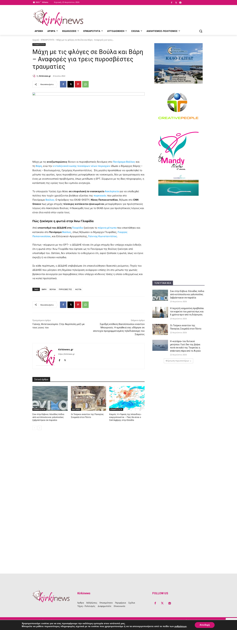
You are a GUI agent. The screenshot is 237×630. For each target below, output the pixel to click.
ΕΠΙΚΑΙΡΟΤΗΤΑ (47, 39)
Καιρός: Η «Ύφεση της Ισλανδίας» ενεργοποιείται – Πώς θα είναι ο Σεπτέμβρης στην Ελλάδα (125, 417)
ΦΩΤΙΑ (78, 289)
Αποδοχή (205, 624)
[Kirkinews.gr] (58, 18)
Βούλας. (50, 199)
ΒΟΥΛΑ (53, 289)
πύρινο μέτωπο (107, 227)
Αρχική (35, 39)
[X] (176, 2)
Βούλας (66, 232)
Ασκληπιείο (112, 191)
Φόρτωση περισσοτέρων (177, 360)
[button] (201, 31)
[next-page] (40, 428)
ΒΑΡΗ (44, 289)
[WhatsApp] (85, 84)
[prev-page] (34, 428)
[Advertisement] (178, 220)
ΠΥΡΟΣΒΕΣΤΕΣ (65, 289)
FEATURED (76, 409)
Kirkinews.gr (45, 76)
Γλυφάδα (77, 227)
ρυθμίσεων (180, 626)
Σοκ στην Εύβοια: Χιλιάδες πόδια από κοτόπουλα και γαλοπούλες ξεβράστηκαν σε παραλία (187, 294)
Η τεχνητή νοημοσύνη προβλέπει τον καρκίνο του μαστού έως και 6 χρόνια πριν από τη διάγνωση (187, 311)
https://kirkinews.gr (66, 354)
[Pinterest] (78, 84)
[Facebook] (171, 2)
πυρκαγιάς (100, 195)
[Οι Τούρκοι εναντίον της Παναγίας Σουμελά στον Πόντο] (160, 329)
